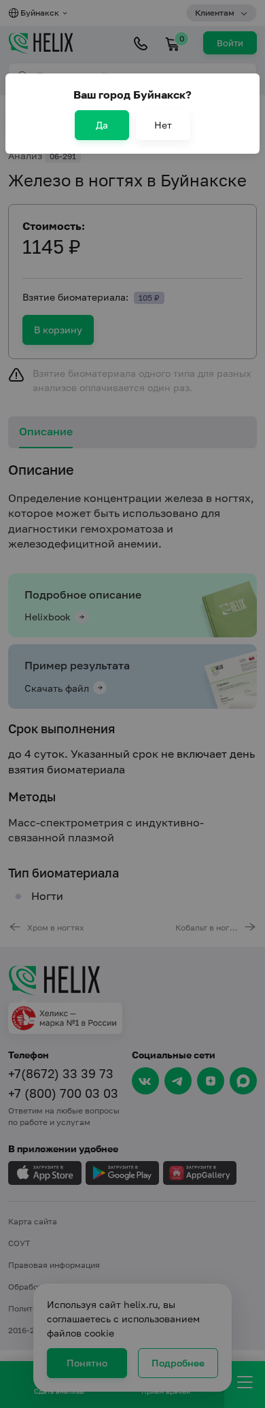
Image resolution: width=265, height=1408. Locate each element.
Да (102, 125)
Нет (163, 125)
